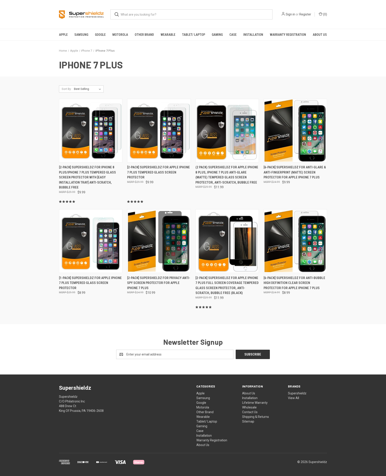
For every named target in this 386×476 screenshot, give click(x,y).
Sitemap (248, 421)
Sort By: (66, 89)
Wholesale (249, 407)
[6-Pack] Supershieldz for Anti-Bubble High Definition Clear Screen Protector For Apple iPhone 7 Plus (294, 283)
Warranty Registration (288, 34)
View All (293, 398)
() (324, 14)
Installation (253, 34)
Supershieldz (297, 393)
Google (100, 34)
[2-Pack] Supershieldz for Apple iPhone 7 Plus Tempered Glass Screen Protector (158, 172)
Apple (63, 34)
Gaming (217, 34)
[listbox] (88, 89)
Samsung (81, 34)
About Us (320, 34)
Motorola (120, 34)
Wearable (168, 34)
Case (233, 34)
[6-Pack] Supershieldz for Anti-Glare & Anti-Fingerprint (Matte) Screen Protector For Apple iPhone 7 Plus (295, 172)
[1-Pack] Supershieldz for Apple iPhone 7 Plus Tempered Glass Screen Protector (90, 283)
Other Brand (144, 34)
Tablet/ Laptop (193, 34)
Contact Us (250, 412)
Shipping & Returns (255, 417)
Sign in (290, 14)
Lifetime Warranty (255, 402)
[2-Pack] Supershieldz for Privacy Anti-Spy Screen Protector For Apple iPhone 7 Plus (158, 283)
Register (305, 14)
